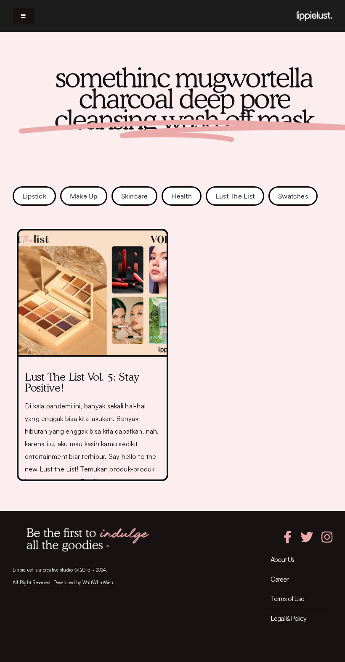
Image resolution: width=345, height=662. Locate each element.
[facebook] (288, 537)
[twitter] (306, 537)
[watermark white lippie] (314, 15)
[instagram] (326, 537)
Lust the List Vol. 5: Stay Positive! (82, 382)
